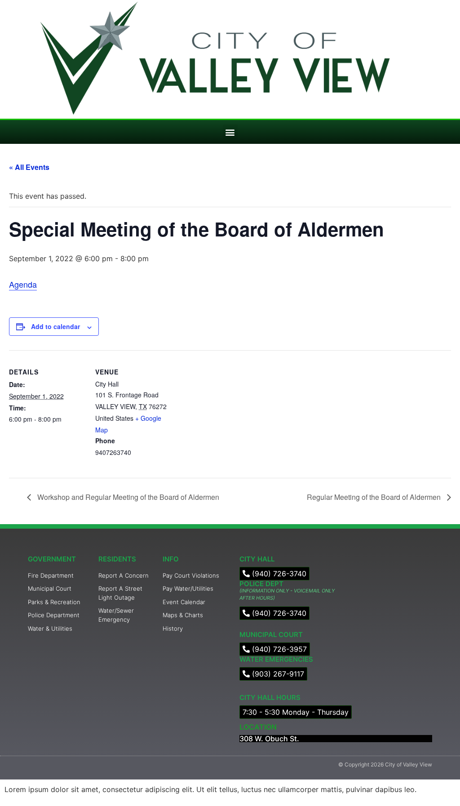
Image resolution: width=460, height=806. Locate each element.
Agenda (23, 284)
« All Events (29, 167)
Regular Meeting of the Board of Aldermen (374, 497)
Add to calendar (55, 326)
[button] (230, 132)
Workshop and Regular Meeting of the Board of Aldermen (127, 497)
